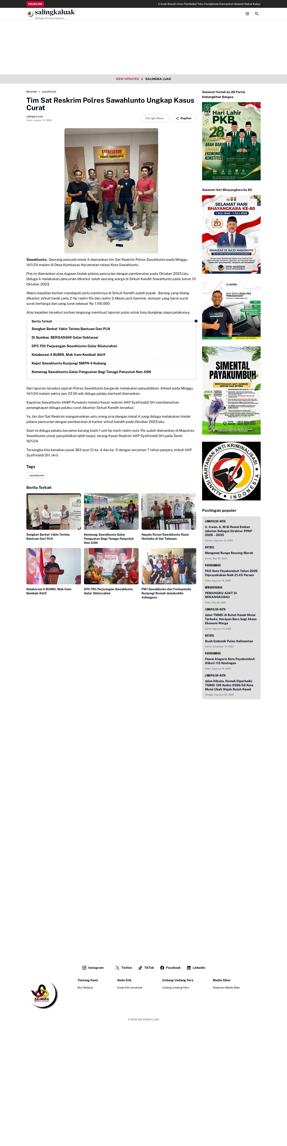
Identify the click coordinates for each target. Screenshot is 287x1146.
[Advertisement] (143, 27)
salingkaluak (55, 12)
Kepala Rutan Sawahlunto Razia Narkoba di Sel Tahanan (165, 537)
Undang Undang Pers (175, 987)
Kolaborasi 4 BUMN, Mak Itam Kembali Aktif (68, 355)
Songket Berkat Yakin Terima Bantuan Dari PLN (71, 329)
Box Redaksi (85, 987)
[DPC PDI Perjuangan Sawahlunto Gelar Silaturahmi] (111, 566)
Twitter (126, 968)
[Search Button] (257, 14)
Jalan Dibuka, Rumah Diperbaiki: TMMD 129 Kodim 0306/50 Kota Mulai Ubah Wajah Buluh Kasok (229, 685)
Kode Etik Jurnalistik (130, 987)
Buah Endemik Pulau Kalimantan (229, 641)
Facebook (173, 968)
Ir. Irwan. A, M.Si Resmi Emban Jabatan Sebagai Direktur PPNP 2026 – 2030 (228, 531)
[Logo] (42, 994)
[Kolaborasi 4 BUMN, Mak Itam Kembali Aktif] (53, 566)
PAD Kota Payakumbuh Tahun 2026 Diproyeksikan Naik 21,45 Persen (231, 573)
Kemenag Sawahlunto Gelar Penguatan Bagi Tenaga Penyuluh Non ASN (91, 372)
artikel (210, 547)
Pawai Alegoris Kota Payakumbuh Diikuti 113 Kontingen (230, 661)
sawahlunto (36, 475)
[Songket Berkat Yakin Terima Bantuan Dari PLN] (53, 511)
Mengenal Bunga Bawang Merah (229, 553)
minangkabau (213, 587)
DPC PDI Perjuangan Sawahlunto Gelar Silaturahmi (74, 346)
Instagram (95, 968)
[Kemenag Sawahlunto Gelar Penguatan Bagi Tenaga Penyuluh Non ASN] (111, 511)
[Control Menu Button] (247, 14)
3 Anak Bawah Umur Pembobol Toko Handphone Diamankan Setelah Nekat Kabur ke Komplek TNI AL (197, 3)
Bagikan (186, 118)
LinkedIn (199, 968)
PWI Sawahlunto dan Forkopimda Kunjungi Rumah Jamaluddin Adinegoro (166, 593)
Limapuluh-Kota (215, 521)
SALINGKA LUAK (158, 79)
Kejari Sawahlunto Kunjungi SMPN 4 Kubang (69, 363)
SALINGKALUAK (148, 1019)
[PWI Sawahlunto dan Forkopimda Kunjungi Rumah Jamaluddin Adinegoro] (169, 566)
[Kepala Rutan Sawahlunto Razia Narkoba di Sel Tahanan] (169, 511)
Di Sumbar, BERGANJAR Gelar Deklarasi (65, 337)
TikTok (149, 968)
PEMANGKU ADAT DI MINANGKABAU (221, 595)
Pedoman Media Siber (226, 987)
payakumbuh (213, 565)
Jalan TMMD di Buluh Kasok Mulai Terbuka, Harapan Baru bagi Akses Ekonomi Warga (231, 619)
